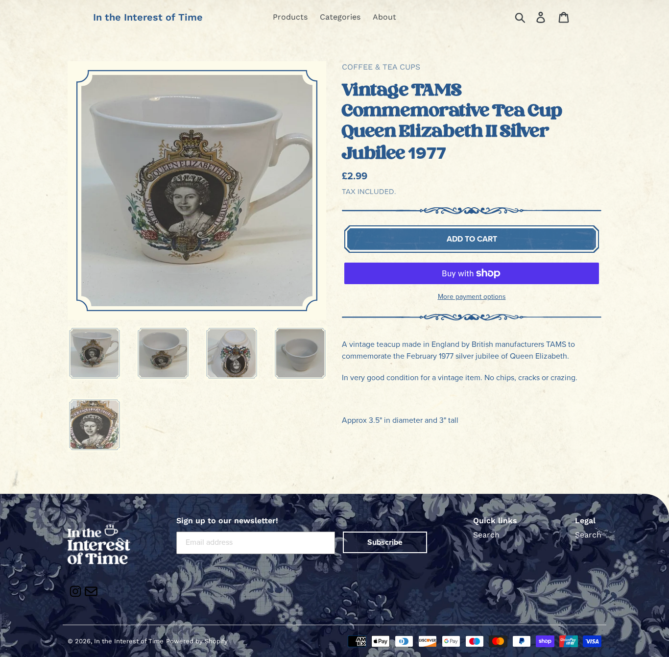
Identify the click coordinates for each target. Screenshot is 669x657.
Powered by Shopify (197, 641)
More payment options (472, 296)
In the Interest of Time (148, 17)
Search (486, 534)
